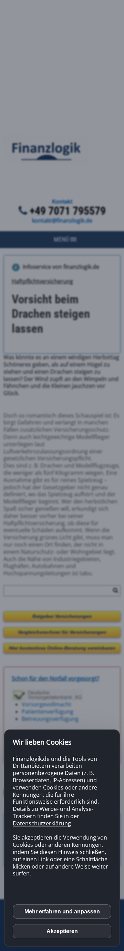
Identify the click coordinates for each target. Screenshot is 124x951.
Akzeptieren (62, 931)
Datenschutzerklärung (42, 823)
